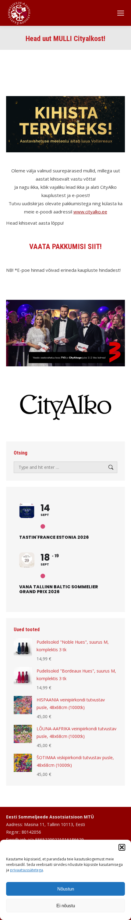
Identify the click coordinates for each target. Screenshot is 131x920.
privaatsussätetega (26, 870)
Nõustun (65, 888)
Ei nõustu (65, 905)
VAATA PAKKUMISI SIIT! (65, 246)
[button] (122, 847)
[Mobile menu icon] (120, 13)
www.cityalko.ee (90, 212)
